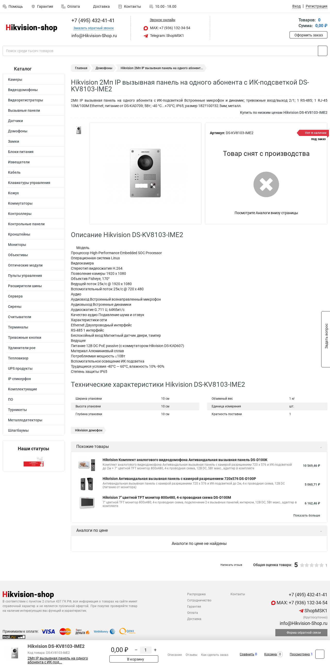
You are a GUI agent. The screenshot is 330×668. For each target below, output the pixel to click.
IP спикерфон (19, 379)
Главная (81, 68)
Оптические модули (25, 265)
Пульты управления (25, 275)
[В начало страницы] (319, 654)
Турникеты (17, 410)
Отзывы (191, 655)
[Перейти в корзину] (293, 23)
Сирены (14, 306)
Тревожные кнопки (24, 337)
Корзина (270, 654)
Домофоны (17, 131)
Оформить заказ (308, 35)
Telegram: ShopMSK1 (166, 36)
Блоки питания (21, 152)
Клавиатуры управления (29, 183)
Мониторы (17, 245)
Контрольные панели (26, 224)
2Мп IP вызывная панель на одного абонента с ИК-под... (58, 660)
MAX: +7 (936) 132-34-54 (169, 28)
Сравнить (247, 654)
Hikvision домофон (88, 430)
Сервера (15, 296)
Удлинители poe (22, 348)
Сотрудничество (199, 600)
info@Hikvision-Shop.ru (303, 623)
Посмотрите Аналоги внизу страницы (266, 213)
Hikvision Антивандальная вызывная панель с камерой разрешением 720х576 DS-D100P (179, 479)
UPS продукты (20, 368)
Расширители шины (25, 286)
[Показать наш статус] (33, 461)
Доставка (101, 6)
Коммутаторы (20, 203)
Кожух (13, 193)
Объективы (18, 255)
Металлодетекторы (25, 420)
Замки (13, 141)
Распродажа (196, 594)
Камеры (15, 79)
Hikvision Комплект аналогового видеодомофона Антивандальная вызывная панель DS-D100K (185, 460)
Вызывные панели (24, 110)
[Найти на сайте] (322, 51)
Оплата (73, 6)
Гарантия (45, 6)
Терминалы (18, 327)
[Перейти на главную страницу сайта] (32, 28)
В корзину (135, 659)
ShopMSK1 (315, 610)
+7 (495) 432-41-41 (92, 20)
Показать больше (306, 515)
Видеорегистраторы (25, 100)
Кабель (14, 172)
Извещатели (19, 162)
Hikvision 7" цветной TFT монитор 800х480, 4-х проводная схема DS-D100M (167, 497)
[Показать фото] (78, 130)
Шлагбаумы (18, 430)
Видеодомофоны (23, 90)
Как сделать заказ (214, 655)
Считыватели (19, 317)
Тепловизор (18, 358)
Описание (175, 655)
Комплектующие (22, 389)
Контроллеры (19, 214)
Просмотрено (300, 654)
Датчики (15, 121)
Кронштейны (19, 234)
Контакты (132, 6)
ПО (10, 399)
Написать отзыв (231, 565)
